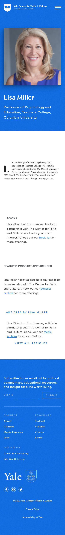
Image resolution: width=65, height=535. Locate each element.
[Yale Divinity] (31, 476)
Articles (40, 426)
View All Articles (31, 343)
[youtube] (13, 489)
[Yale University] (13, 476)
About (8, 421)
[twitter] (20, 489)
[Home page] (25, 8)
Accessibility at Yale (32, 517)
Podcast (40, 421)
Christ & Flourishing (16, 453)
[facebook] (6, 489)
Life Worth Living (14, 459)
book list (44, 237)
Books (39, 437)
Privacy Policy (33, 509)
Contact (9, 426)
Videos (39, 432)
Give (7, 437)
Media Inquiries (13, 432)
